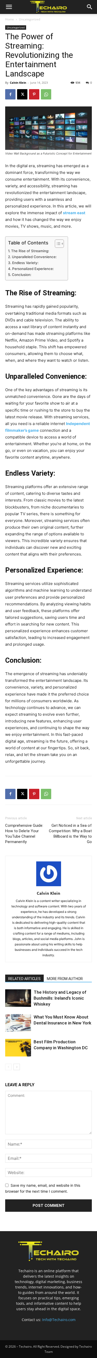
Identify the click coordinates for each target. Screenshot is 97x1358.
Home (9, 19)
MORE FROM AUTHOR (65, 979)
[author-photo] (48, 886)
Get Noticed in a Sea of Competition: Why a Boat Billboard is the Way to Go (70, 833)
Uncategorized (29, 19)
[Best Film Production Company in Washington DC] (18, 1048)
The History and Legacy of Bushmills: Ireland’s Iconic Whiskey (60, 998)
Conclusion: (21, 275)
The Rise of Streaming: (30, 251)
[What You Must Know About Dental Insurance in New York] (18, 1023)
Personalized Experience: (33, 269)
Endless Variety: (25, 263)
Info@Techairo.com (59, 1319)
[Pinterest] (34, 94)
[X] (22, 94)
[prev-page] (8, 1067)
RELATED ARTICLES (24, 979)
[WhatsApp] (46, 94)
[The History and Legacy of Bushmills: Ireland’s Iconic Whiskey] (18, 998)
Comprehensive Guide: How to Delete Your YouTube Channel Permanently (24, 833)
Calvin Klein (18, 82)
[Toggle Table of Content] (57, 243)
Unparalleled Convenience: (34, 257)
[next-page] (16, 1067)
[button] (9, 7)
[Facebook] (10, 94)
